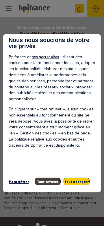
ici (77, 145)
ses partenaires (45, 56)
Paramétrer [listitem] (19, 181)
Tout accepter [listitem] (76, 181)
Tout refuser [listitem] (47, 181)
